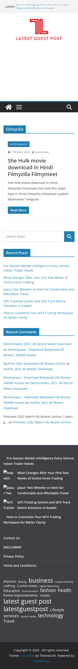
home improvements (20, 595)
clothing (9, 586)
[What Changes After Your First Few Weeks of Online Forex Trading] (8, 475)
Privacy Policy (13, 556)
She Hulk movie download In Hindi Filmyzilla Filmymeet (32, 167)
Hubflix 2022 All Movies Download (27, 369)
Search (69, 236)
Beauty (22, 581)
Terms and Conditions (19, 565)
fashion (48, 590)
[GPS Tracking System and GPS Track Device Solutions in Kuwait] (8, 505)
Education (11, 591)
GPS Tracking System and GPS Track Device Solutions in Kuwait (42, 7)
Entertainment (19, 144)
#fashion (9, 581)
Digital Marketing (49, 586)
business (41, 580)
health (64, 590)
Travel (9, 621)
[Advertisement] (39, 74)
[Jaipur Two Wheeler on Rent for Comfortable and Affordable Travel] (8, 490)
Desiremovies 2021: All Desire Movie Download (37, 344)
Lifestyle (57, 610)
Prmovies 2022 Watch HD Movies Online (42, 422)
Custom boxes (27, 586)
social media (28, 616)
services (11, 615)
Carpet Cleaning (64, 581)
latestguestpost (25, 609)
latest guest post (27, 601)
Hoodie (45, 595)
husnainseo (42, 152)
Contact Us (11, 538)
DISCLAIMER (12, 547)
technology (50, 615)
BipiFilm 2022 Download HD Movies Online (34, 363)
